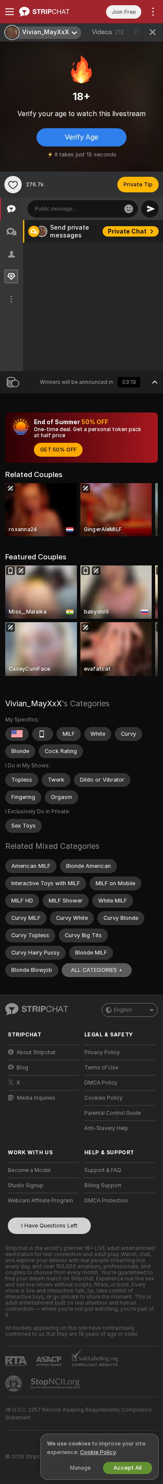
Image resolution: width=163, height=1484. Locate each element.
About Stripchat (36, 1052)
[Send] (150, 209)
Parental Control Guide (112, 1113)
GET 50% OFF (58, 450)
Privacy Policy (102, 1052)
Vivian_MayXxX (33, 703)
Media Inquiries (36, 1098)
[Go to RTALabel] (17, 1361)
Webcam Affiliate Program (40, 1201)
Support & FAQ (102, 1170)
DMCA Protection (106, 1201)
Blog (22, 1068)
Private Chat (127, 231)
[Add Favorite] (13, 184)
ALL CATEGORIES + (97, 970)
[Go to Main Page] (50, 12)
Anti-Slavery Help (106, 1128)
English (123, 1010)
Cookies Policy (103, 1098)
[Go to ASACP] (49, 1361)
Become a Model (29, 1170)
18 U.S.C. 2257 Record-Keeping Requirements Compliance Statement (78, 1414)
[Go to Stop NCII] (56, 1383)
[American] (17, 734)
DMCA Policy (100, 1083)
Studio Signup (25, 1185)
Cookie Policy (98, 1452)
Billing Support (102, 1185)
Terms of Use (101, 1068)
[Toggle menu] (9, 11)
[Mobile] (42, 734)
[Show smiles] (128, 209)
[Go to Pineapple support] (14, 1383)
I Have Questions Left (49, 1225)
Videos (108, 32)
